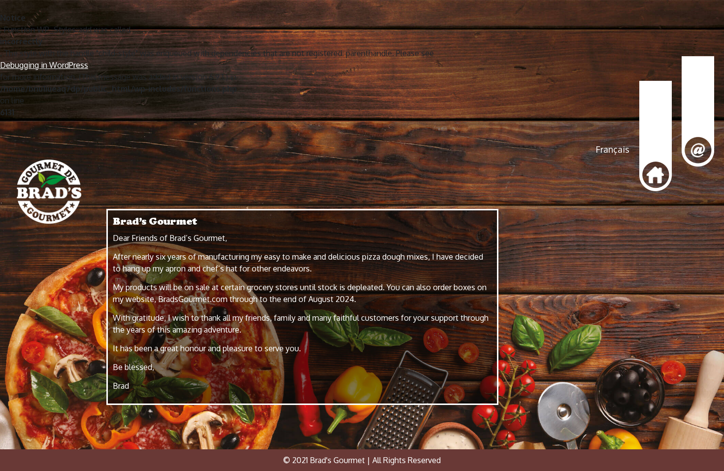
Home (655, 136)
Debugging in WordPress (44, 65)
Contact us (698, 111)
